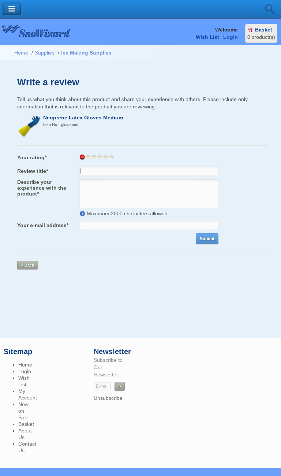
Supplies (45, 53)
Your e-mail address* (42, 225)
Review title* (32, 171)
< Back (27, 265)
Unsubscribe (108, 398)
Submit (207, 238)
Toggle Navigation (12, 9)
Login (230, 37)
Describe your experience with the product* (41, 188)
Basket (263, 30)
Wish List (207, 37)
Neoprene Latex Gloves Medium (83, 117)
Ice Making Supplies (86, 53)
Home (21, 53)
